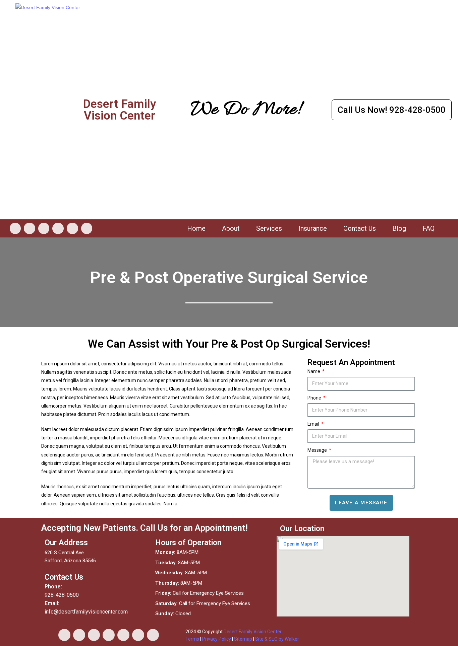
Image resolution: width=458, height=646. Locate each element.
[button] (392, 109)
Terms (192, 639)
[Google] (87, 228)
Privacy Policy (216, 639)
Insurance (312, 228)
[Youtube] (44, 228)
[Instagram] (29, 228)
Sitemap (243, 639)
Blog (399, 228)
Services (269, 228)
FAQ (428, 228)
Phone (314, 398)
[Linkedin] (72, 228)
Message (317, 450)
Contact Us (359, 228)
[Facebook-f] (15, 228)
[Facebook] (64, 635)
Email (313, 424)
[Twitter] (58, 228)
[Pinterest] (138, 635)
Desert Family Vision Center (253, 631)
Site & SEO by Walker (277, 639)
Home (196, 228)
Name (314, 371)
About (231, 228)
